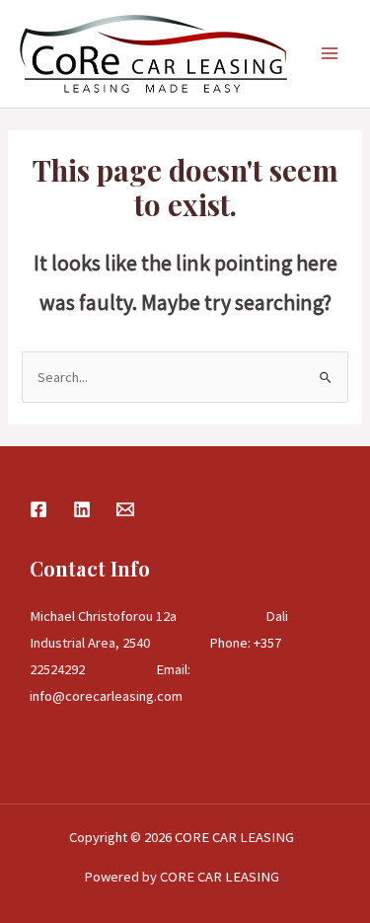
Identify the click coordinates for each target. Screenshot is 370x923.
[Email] (125, 509)
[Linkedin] (82, 509)
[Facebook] (38, 509)
